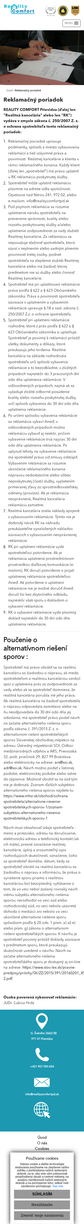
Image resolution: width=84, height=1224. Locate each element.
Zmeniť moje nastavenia (42, 1215)
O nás (42, 1143)
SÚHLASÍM (42, 1194)
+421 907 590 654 (42, 1066)
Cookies (42, 1149)
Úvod (9, 90)
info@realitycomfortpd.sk (42, 1094)
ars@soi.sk (63, 763)
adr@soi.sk (13, 768)
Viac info (57, 1186)
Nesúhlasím (42, 1205)
